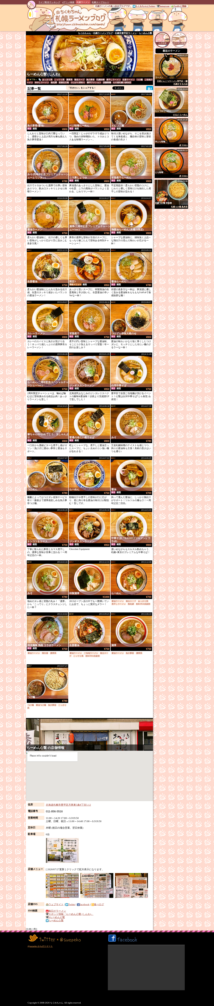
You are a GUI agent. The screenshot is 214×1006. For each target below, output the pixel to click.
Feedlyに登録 (180, 6)
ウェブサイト (56, 904)
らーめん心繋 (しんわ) (43, 74)
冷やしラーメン (42, 82)
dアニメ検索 (68, 2)
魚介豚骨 (90, 79)
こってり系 (59, 79)
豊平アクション (94, 82)
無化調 (54, 82)
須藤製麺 (107, 82)
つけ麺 (140, 79)
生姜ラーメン (129, 79)
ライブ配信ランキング (49, 2)
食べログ (99, 904)
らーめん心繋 (37, 748)
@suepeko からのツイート (40, 946)
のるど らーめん (180, 114)
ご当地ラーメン (91, 653)
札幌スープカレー (100, 2)
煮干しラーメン (113, 79)
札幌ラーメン (83, 2)
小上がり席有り (78, 82)
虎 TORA (183, 145)
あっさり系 (47, 79)
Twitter (71, 904)
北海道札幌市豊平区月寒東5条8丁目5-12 (68, 804)
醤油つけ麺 (41, 705)
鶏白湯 (45, 653)
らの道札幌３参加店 (122, 82)
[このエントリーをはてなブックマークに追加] (149, 89)
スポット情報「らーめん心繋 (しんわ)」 (70, 914)
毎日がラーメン (57, 911)
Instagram (164, 6)
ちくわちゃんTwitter (145, 6)
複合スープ (79, 79)
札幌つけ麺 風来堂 (179, 207)
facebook (84, 904)
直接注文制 (64, 82)
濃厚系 (69, 79)
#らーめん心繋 (56, 917)
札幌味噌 (100, 79)
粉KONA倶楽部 (143, 604)
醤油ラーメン (118, 601)
